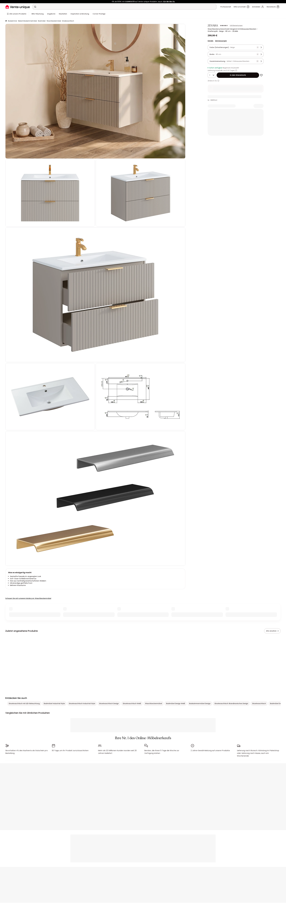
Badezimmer (12, 21)
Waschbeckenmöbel (54, 21)
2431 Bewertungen (236, 25)
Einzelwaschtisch (68, 21)
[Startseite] (6, 21)
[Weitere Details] (218, 81)
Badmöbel (41, 21)
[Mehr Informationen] (236, 70)
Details (210, 41)
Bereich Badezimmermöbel (27, 21)
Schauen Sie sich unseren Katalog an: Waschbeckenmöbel (28, 598)
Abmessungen (221, 41)
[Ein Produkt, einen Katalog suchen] (35, 6)
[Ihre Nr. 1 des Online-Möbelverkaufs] (17, 7)
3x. (216, 81)
